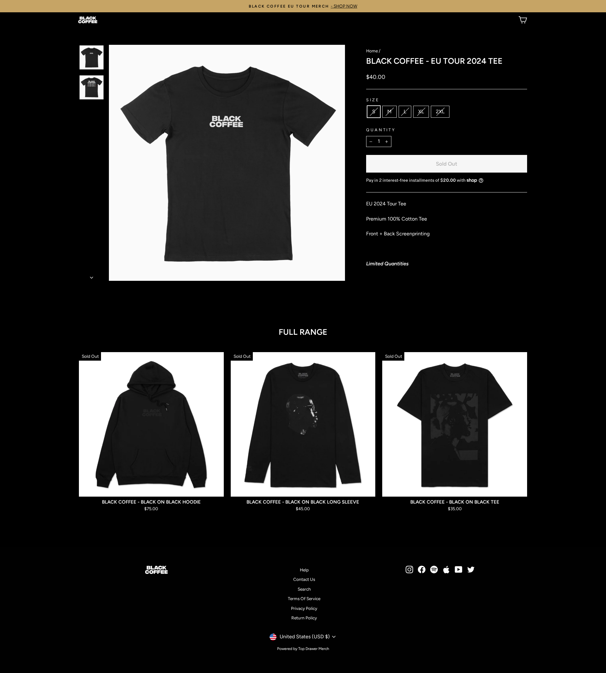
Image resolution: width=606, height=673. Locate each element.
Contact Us (304, 579)
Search (304, 589)
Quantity (381, 129)
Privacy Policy (304, 608)
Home (372, 50)
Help (304, 569)
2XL (440, 112)
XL (421, 112)
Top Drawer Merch (313, 648)
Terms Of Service (304, 598)
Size (372, 99)
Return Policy (304, 617)
